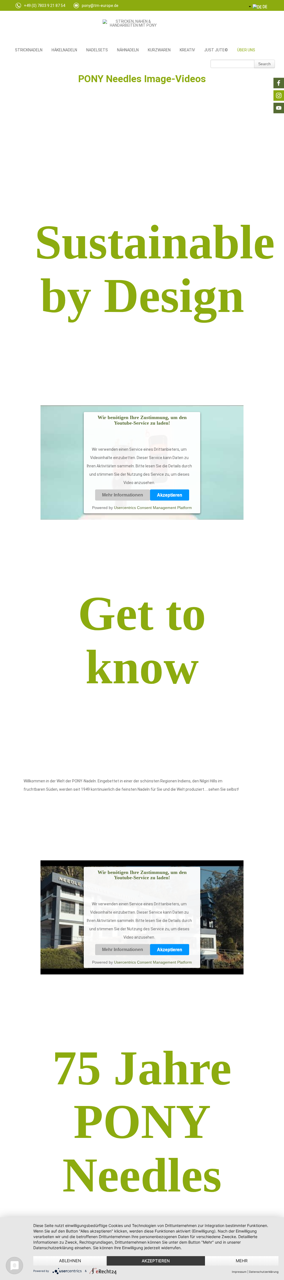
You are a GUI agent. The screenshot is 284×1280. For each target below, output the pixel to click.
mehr (242, 1260)
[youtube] (278, 108)
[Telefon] (18, 7)
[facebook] (278, 83)
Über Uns (246, 50)
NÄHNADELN (128, 50)
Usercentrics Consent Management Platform (153, 507)
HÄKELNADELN (64, 50)
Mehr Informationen (122, 495)
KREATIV (187, 50)
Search (264, 64)
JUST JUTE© (216, 50)
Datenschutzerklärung (263, 1271)
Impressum (239, 1271)
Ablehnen (70, 1260)
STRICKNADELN (28, 50)
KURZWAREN (159, 50)
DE (264, 6)
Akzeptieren (169, 495)
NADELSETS (97, 50)
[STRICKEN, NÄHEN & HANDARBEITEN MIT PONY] (131, 28)
